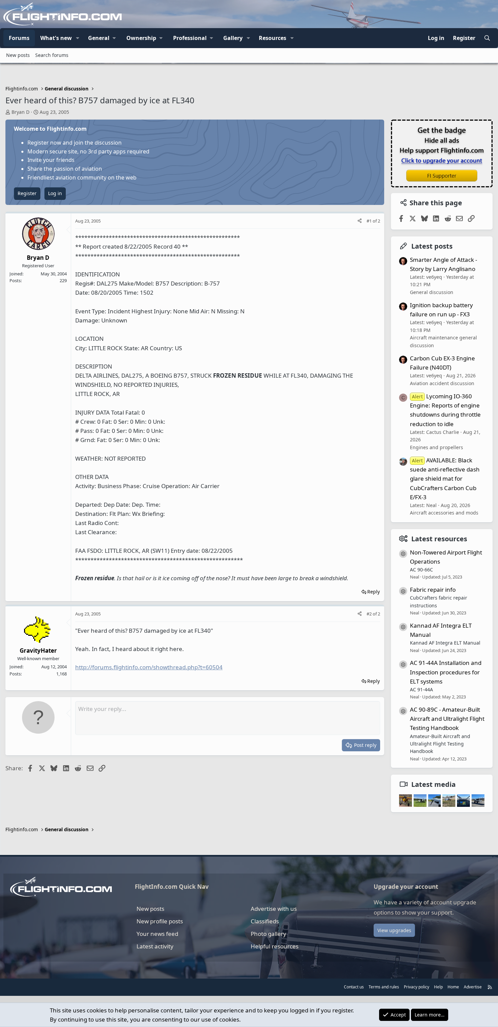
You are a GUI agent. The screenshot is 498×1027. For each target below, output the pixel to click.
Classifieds (265, 921)
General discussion (431, 292)
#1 (370, 221)
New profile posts (160, 921)
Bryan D (20, 112)
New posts (18, 55)
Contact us (354, 987)
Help (438, 987)
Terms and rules (384, 987)
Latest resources (439, 538)
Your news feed (157, 934)
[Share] (359, 221)
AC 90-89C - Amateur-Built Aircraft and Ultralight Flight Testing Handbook (447, 719)
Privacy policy (416, 987)
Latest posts (432, 246)
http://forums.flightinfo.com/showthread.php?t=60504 (149, 667)
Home (453, 987)
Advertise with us (274, 909)
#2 (370, 614)
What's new (56, 38)
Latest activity (155, 946)
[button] (77, 38)
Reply (373, 591)
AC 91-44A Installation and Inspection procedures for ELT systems (445, 672)
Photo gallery (268, 934)
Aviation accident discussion (442, 383)
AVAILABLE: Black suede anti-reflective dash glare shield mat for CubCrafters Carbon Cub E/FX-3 (445, 478)
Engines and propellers (436, 447)
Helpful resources (274, 946)
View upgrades (394, 930)
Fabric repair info (433, 589)
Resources (272, 38)
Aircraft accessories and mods (444, 512)
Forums (19, 38)
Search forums (51, 55)
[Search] (487, 38)
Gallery (233, 38)
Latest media (433, 784)
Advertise (473, 987)
